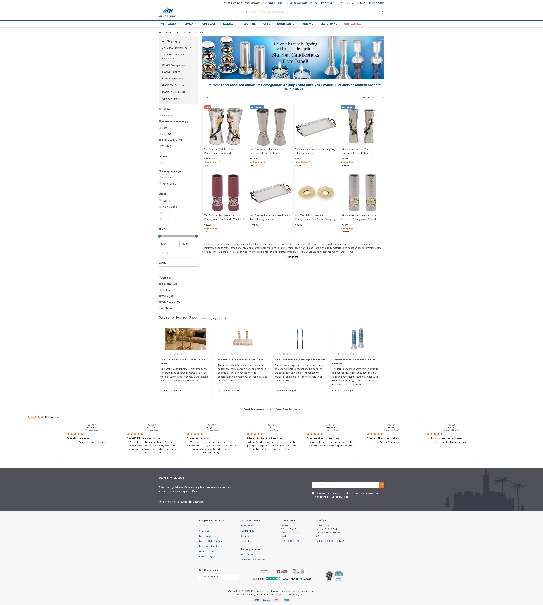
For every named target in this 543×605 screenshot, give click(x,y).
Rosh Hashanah (352, 23)
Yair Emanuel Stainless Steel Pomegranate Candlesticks (219, 151)
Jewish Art (229, 23)
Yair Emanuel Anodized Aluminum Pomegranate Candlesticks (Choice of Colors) (224, 217)
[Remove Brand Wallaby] (180, 71)
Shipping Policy (247, 530)
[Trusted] (265, 571)
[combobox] (279, 12)
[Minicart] (383, 12)
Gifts (266, 23)
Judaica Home (165, 32)
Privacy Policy (342, 496)
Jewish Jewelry (167, 23)
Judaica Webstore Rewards (303, 2)
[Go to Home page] (167, 12)
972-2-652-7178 (291, 541)
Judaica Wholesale (207, 536)
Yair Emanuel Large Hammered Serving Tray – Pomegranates (270, 217)
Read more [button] (158, 452)
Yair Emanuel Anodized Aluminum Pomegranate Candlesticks (267, 151)
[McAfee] (282, 571)
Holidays (307, 23)
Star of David (328, 23)
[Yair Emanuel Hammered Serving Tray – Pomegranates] (316, 126)
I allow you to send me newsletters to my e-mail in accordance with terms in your (347, 494)
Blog (362, 3)
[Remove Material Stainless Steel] (190, 47)
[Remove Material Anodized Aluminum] (173, 58)
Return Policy (246, 536)
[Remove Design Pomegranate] (186, 65)
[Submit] (247, 12)
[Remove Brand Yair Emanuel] (185, 85)
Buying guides (376, 3)
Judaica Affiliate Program (210, 541)
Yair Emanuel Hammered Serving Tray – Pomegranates (315, 151)
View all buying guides (212, 318)
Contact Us (204, 530)
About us (203, 525)
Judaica (188, 23)
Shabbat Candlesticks (196, 32)
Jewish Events (285, 23)
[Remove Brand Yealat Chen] (184, 78)
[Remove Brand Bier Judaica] (184, 92)
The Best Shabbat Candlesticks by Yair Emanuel (354, 361)
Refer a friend (274, 2)
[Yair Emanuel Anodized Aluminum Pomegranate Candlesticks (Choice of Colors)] (225, 192)
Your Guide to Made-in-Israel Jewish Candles (300, 359)
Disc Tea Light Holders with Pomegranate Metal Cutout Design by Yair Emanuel (315, 217)
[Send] (381, 485)
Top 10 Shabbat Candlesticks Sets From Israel (182, 361)
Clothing (250, 23)
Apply (165, 252)
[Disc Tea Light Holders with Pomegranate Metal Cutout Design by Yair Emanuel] (316, 192)
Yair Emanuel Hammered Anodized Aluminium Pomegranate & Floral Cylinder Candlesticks (359, 217)
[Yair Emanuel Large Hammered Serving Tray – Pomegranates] (271, 192)
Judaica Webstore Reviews (211, 546)
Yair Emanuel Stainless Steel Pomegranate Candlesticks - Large (359, 151)
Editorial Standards (207, 551)
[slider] (159, 236)
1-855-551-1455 (326, 541)
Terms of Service (248, 541)
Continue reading (170, 390)
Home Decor (208, 23)
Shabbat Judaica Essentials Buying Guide (240, 359)
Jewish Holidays (206, 556)
